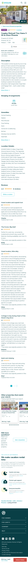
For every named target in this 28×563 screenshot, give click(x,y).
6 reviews (19, 30)
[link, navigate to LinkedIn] (13, 538)
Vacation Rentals (6, 501)
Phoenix (3, 502)
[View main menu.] (25, 2)
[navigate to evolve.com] (3, 513)
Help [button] (3, 531)
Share (15, 46)
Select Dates (20, 560)
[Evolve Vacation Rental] (6, 3)
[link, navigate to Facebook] (3, 538)
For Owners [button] (6, 518)
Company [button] (5, 526)
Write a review (7, 194)
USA (14, 501)
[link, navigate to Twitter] (10, 538)
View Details (4, 560)
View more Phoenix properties (12, 26)
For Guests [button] (6, 522)
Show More (4, 90)
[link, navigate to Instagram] (6, 538)
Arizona (19, 501)
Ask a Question (20, 440)
